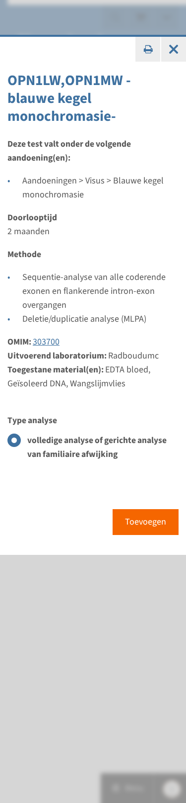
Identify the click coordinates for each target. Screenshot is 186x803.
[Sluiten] (173, 49)
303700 (46, 342)
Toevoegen (145, 522)
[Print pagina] (147, 49)
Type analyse (32, 420)
